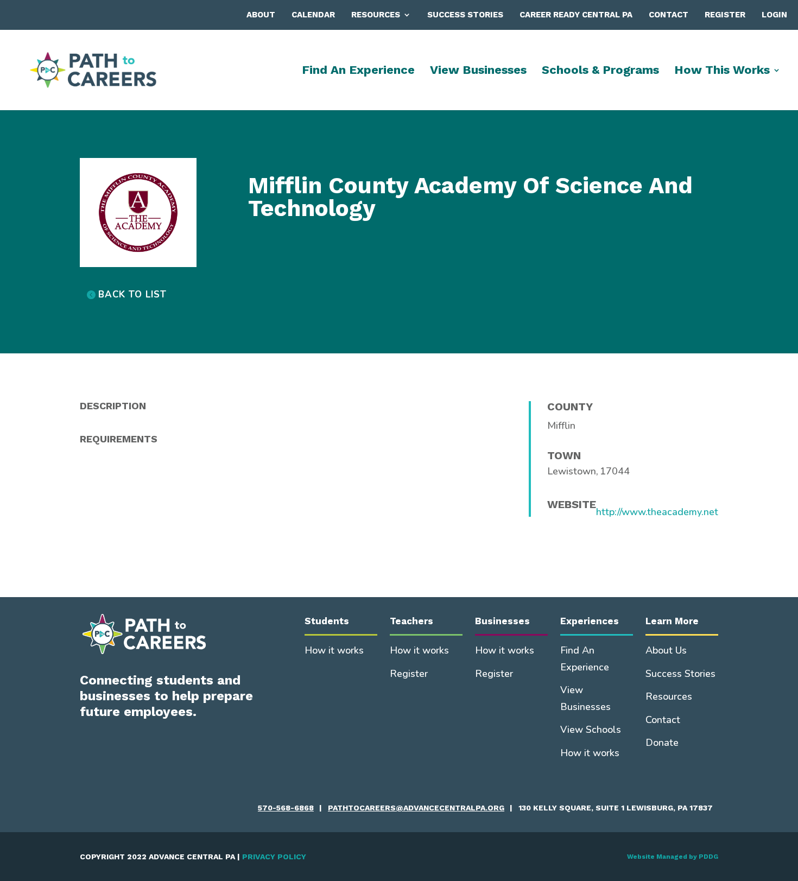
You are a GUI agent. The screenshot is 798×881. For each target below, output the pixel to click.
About (260, 15)
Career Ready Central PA (576, 15)
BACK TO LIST (132, 294)
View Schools (590, 729)
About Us (666, 650)
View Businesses (478, 71)
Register (725, 15)
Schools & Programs (600, 71)
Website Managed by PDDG (672, 856)
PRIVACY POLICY (274, 856)
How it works (334, 650)
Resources (375, 15)
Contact (668, 15)
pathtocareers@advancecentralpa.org (416, 807)
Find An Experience (358, 71)
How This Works (722, 71)
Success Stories (465, 15)
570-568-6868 (286, 807)
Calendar (313, 15)
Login (774, 15)
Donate (662, 742)
